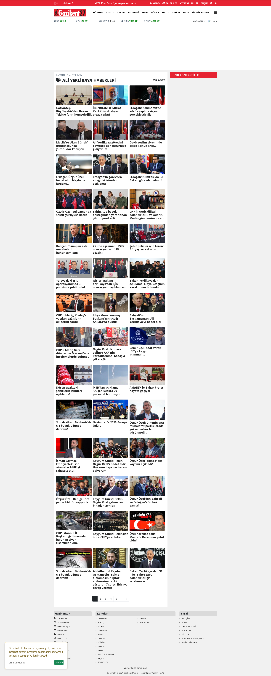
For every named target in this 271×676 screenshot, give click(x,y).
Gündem (98, 12)
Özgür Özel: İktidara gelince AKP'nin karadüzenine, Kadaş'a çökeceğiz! (109, 354)
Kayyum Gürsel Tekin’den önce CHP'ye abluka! (110, 535)
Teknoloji (102, 662)
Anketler (62, 638)
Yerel (145, 12)
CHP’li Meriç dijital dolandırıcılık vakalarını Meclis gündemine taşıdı (147, 215)
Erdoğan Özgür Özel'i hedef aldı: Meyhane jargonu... (70, 180)
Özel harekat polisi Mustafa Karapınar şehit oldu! (147, 537)
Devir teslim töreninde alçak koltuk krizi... (146, 144)
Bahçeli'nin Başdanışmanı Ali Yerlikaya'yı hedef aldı (145, 318)
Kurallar (186, 630)
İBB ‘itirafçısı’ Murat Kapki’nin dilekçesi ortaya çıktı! (107, 111)
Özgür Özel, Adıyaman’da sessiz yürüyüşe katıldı (73, 213)
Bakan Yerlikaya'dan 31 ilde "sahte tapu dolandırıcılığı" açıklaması (146, 576)
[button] (214, 12)
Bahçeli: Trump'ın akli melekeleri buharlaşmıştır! (71, 249)
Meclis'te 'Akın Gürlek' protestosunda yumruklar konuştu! (72, 146)
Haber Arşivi (63, 626)
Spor (186, 12)
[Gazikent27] (70, 12)
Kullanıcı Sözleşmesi (192, 638)
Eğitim (166, 12)
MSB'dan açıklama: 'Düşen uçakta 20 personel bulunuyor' (107, 391)
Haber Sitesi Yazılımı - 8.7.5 (152, 672)
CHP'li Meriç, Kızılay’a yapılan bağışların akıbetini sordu (71, 318)
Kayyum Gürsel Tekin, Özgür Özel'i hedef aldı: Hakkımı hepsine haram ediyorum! (110, 465)
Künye (184, 622)
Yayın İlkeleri (188, 626)
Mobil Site (62, 642)
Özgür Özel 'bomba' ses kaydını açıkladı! (146, 462)
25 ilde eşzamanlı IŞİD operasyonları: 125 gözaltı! (108, 249)
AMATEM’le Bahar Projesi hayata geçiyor (147, 389)
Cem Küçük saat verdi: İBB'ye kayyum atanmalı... (145, 351)
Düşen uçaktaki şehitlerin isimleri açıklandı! (69, 391)
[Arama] (211, 3)
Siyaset (121, 12)
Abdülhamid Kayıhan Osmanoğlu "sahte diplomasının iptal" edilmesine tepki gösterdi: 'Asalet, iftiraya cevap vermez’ (110, 579)
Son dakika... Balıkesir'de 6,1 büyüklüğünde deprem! (73, 426)
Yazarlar (188, 3)
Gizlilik (185, 634)
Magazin (144, 622)
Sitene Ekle (63, 650)
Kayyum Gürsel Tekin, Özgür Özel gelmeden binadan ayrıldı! (108, 502)
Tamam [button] (59, 662)
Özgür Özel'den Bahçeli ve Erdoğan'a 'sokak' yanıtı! (146, 502)
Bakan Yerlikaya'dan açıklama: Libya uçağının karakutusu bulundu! (147, 284)
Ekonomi (133, 12)
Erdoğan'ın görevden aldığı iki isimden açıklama (107, 180)
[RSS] (215, 3)
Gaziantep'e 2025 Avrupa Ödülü (110, 424)
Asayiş (110, 12)
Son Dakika (63, 622)
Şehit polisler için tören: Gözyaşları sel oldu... (147, 247)
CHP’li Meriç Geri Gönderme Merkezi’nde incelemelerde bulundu (72, 353)
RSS (59, 646)
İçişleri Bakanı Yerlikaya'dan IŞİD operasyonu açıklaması (109, 284)
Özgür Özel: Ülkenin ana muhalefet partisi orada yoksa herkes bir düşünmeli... (147, 427)
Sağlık (176, 12)
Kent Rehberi (64, 658)
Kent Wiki (62, 654)
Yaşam (100, 658)
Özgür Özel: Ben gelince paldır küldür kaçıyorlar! (73, 500)
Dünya (155, 12)
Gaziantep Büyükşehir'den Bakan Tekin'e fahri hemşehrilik (74, 111)
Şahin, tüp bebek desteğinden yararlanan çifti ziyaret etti (110, 215)
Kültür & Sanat (201, 12)
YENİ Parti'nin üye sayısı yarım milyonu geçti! (107, 3)
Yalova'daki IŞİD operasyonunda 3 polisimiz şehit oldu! (70, 284)
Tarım (142, 618)
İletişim (203, 3)
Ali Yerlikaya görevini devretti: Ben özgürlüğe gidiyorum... (109, 146)
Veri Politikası (189, 642)
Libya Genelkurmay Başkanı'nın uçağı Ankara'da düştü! (106, 318)
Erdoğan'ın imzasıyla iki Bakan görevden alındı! (146, 178)
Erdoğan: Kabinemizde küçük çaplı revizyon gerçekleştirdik (145, 111)
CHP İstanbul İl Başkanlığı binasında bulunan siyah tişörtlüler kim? (71, 538)
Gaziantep (198, 21)
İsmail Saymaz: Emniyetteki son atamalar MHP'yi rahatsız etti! (68, 465)
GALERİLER (171, 3)
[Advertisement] (135, 46)
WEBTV (156, 3)
